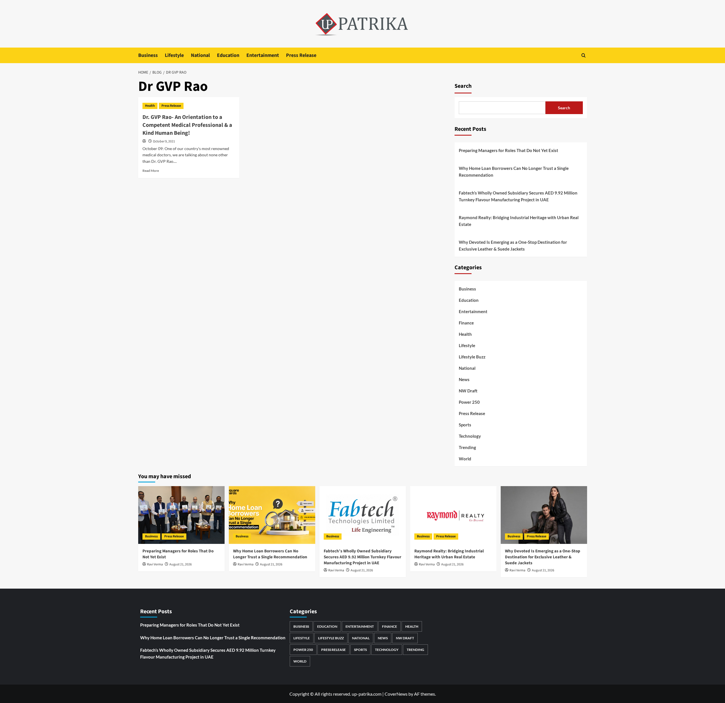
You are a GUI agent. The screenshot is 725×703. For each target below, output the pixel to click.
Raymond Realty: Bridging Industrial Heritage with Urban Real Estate (519, 221)
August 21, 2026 (180, 564)
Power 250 (469, 402)
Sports (465, 424)
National (200, 55)
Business (148, 55)
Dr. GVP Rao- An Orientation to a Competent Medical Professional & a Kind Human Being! (187, 125)
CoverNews (396, 693)
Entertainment (262, 55)
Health (150, 105)
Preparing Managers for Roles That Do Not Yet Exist (508, 150)
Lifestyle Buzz (472, 356)
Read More (150, 170)
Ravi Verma (155, 564)
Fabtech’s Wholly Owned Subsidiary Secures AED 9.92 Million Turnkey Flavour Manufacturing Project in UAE (518, 196)
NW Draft (468, 390)
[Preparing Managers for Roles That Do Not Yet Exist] (181, 515)
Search (463, 86)
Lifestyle (174, 55)
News (464, 379)
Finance (466, 322)
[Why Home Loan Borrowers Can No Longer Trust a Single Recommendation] (272, 515)
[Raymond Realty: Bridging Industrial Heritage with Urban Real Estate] (453, 515)
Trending (467, 447)
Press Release (301, 55)
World (465, 458)
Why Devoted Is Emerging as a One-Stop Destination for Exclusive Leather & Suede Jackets (513, 245)
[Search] (583, 55)
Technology (470, 436)
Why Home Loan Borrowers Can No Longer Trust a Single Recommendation (514, 172)
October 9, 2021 (164, 141)
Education (228, 55)
